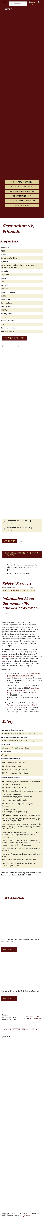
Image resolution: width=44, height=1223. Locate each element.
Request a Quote (24, 541)
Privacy (35, 1029)
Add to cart (10, 541)
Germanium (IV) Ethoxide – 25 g (19, 527)
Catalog (7, 1029)
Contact (26, 1029)
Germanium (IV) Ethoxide (19, 590)
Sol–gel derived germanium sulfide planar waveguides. (23, 674)
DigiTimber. (26, 1216)
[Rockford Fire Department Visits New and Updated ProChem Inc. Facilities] (17, 973)
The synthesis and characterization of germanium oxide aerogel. (23, 690)
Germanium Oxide (8, 656)
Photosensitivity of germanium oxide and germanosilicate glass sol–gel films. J (22, 706)
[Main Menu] (4, 3)
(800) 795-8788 (35, 1018)
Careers (16, 1029)
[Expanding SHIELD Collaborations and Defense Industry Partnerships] (17, 922)
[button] (9, 949)
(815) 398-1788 (33, 1016)
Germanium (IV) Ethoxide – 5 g (19, 521)
